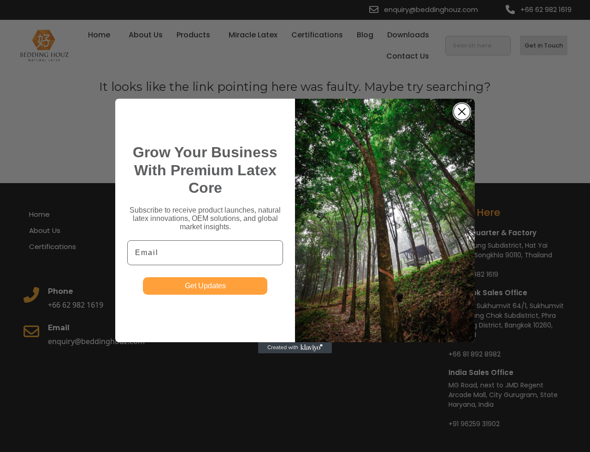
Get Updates (205, 286)
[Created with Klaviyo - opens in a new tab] (295, 347)
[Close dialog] (462, 111)
